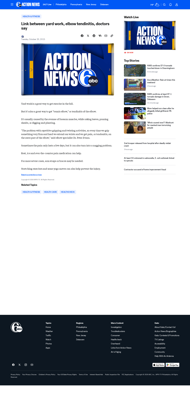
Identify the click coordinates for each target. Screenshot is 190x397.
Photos (49, 344)
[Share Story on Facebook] (82, 36)
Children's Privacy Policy (47, 374)
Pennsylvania (76, 4)
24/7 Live (47, 4)
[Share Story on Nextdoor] (100, 36)
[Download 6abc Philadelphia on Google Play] (172, 365)
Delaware (104, 4)
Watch (48, 340)
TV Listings (159, 340)
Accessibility (160, 344)
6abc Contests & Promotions (167, 335)
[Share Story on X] (88, 36)
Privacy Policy (15, 374)
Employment (160, 348)
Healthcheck (116, 340)
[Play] (150, 35)
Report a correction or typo (31, 174)
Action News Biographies (165, 331)
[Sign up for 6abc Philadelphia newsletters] (32, 364)
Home (48, 327)
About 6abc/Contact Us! (165, 327)
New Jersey (91, 4)
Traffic (48, 335)
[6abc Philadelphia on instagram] (25, 364)
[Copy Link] (112, 36)
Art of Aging (116, 352)
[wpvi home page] (16, 327)
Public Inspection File (112, 374)
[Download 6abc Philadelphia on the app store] (158, 365)
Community (160, 352)
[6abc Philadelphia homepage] (28, 4)
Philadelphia (61, 4)
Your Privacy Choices (29, 374)
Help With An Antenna (164, 356)
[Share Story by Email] (106, 36)
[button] (12, 4)
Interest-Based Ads (96, 374)
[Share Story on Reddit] (94, 36)
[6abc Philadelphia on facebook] (13, 364)
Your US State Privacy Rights (67, 374)
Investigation (116, 327)
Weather (49, 331)
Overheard (115, 344)
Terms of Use (83, 374)
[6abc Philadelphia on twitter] (19, 364)
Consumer (115, 335)
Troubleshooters (118, 331)
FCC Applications (128, 374)
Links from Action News (121, 348)
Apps (48, 348)
